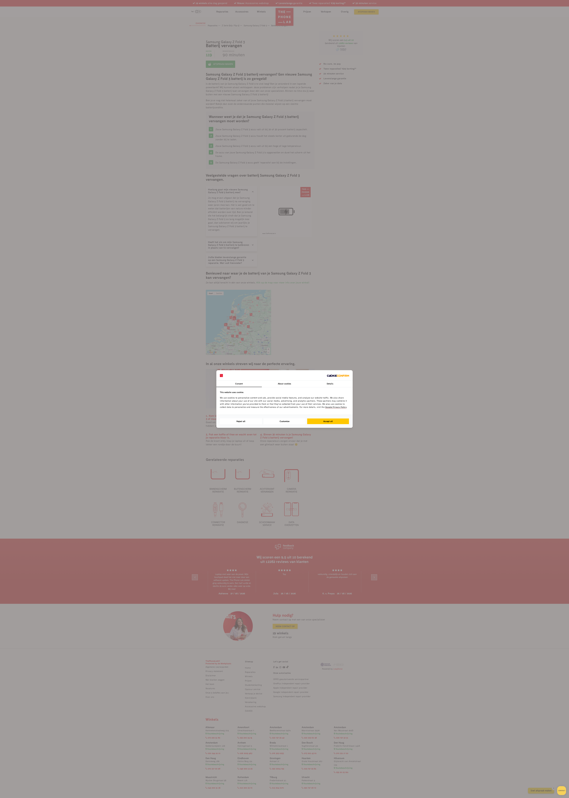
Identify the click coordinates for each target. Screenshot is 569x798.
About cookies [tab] (284, 383)
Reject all (240, 421)
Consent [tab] (239, 383)
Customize (284, 421)
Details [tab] (330, 383)
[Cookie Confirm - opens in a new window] (338, 375)
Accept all (328, 421)
